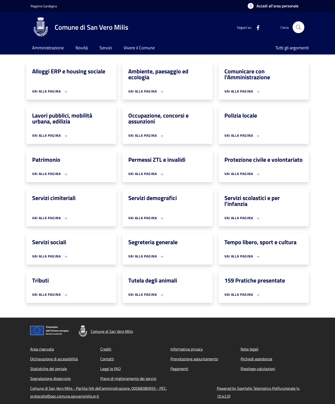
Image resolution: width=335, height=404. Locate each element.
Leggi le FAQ (110, 369)
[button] (273, 6)
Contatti (107, 359)
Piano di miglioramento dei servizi (128, 378)
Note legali (249, 349)
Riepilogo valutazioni (258, 369)
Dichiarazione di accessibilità (54, 359)
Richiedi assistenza (256, 359)
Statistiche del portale (48, 369)
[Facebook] (256, 27)
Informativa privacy (186, 349)
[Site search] (298, 27)
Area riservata (42, 349)
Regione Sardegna (44, 6)
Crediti (105, 349)
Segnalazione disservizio (50, 378)
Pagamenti (179, 369)
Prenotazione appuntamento (194, 359)
